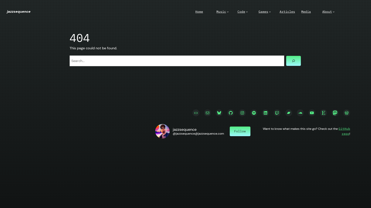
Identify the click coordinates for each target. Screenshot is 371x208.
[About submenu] (334, 12)
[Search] (293, 61)
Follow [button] (240, 131)
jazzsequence (19, 11)
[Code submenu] (247, 12)
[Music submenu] (228, 12)
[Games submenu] (270, 12)
